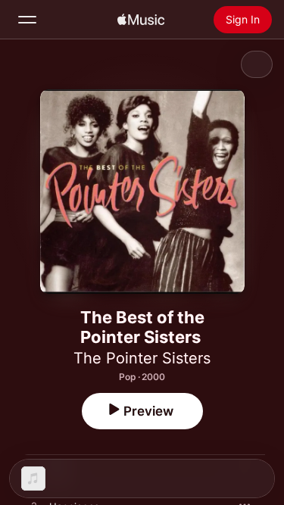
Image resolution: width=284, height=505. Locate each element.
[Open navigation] (27, 19)
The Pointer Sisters (142, 358)
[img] (140, 19)
